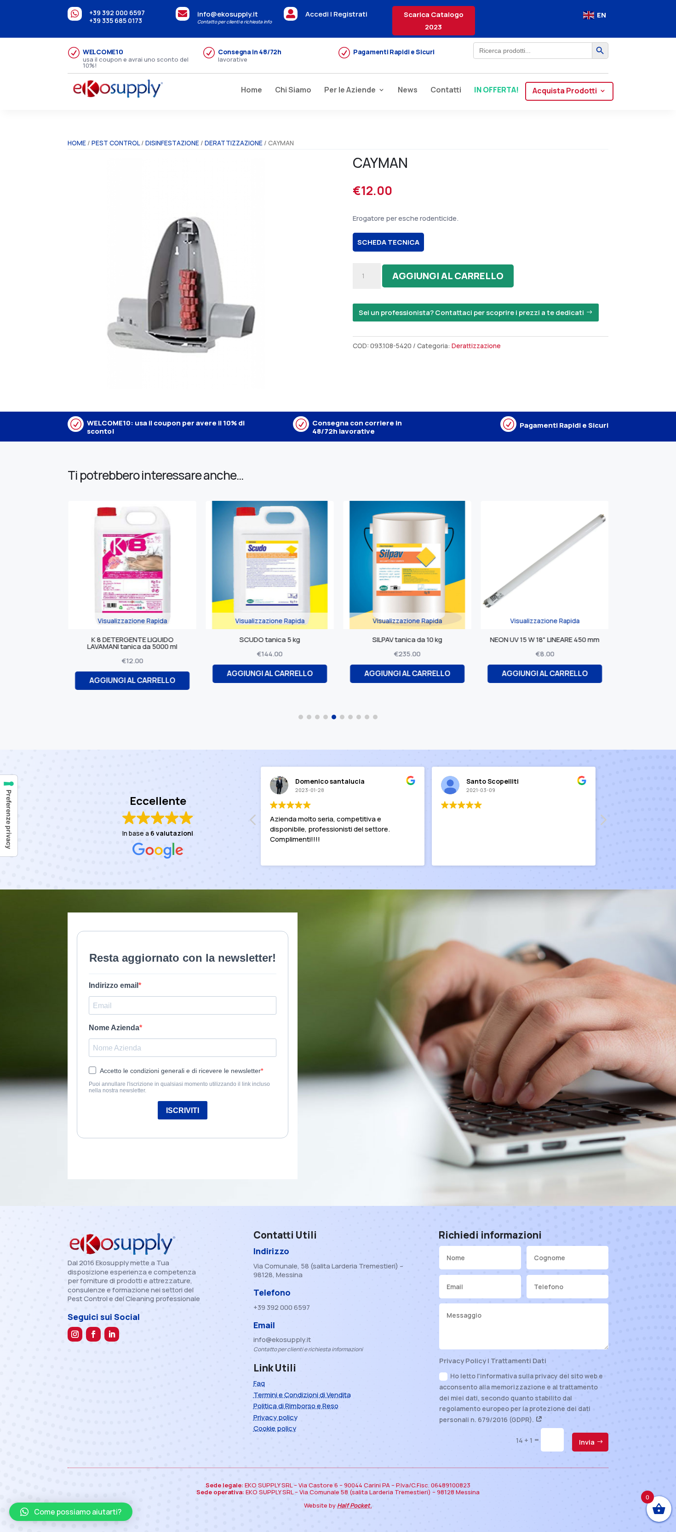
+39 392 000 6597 (117, 12)
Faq (259, 1383)
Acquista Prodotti (565, 91)
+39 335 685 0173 (115, 20)
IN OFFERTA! (496, 90)
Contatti (445, 90)
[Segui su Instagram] (75, 1334)
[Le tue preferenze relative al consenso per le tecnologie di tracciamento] (8, 815)
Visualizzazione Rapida (115, 620)
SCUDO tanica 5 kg (252, 639)
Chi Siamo (293, 90)
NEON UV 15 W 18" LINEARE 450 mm (527, 639)
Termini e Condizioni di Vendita (302, 1395)
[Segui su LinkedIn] (111, 1334)
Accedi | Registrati (336, 14)
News (408, 90)
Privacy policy (275, 1417)
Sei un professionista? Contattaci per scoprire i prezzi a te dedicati (471, 312)
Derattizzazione (234, 142)
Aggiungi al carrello (448, 276)
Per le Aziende (350, 90)
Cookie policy (274, 1428)
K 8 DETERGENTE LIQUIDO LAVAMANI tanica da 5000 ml (115, 643)
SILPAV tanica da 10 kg (390, 639)
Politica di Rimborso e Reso (295, 1406)
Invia (587, 1442)
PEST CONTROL (116, 142)
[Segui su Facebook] (93, 1334)
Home (251, 90)
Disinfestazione (172, 142)
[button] (300, 717)
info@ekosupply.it (227, 14)
